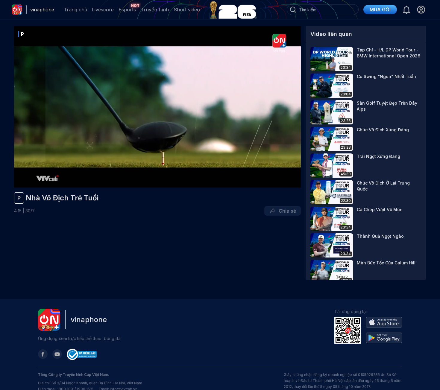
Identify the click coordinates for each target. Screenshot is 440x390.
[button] (421, 9)
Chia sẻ (286, 211)
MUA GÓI (380, 10)
